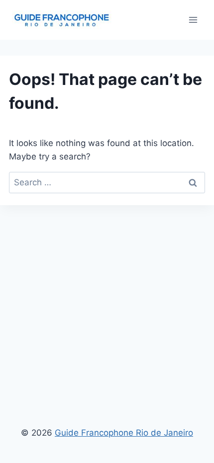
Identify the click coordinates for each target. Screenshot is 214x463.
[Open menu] (193, 19)
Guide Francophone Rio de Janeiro (124, 433)
